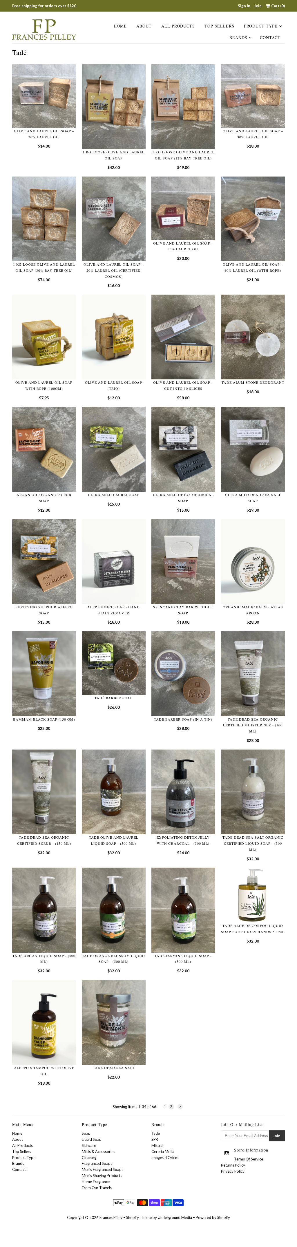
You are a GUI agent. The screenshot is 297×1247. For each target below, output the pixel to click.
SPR (154, 1139)
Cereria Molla (162, 1151)
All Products (178, 26)
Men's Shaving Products (102, 1175)
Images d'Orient (165, 1157)
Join (258, 5)
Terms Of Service (248, 1159)
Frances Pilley (110, 1217)
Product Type (261, 26)
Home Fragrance (96, 1181)
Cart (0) (278, 5)
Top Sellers (219, 26)
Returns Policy (233, 1165)
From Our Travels (97, 1187)
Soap (86, 1133)
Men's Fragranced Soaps (102, 1169)
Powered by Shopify (213, 1217)
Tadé (155, 1133)
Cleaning (89, 1157)
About (144, 26)
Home (120, 26)
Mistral (157, 1145)
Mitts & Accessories (98, 1151)
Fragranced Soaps (97, 1163)
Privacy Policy (233, 1171)
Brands (238, 37)
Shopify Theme (139, 1217)
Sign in (244, 5)
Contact (270, 37)
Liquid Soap (92, 1139)
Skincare (89, 1145)
